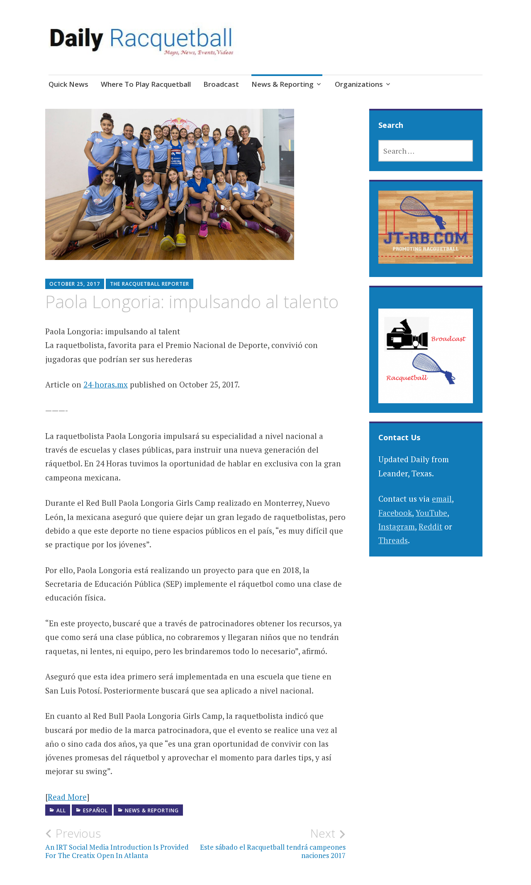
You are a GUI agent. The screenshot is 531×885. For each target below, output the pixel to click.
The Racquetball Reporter (149, 283)
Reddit (430, 526)
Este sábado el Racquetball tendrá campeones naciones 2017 (273, 843)
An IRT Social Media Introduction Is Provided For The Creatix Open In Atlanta (117, 843)
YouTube (431, 512)
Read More (67, 797)
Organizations (359, 84)
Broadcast (221, 84)
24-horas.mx (105, 384)
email (442, 498)
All (61, 810)
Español (95, 810)
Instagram (396, 526)
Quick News (68, 84)
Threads (393, 540)
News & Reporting (282, 84)
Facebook (395, 512)
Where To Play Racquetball (146, 84)
